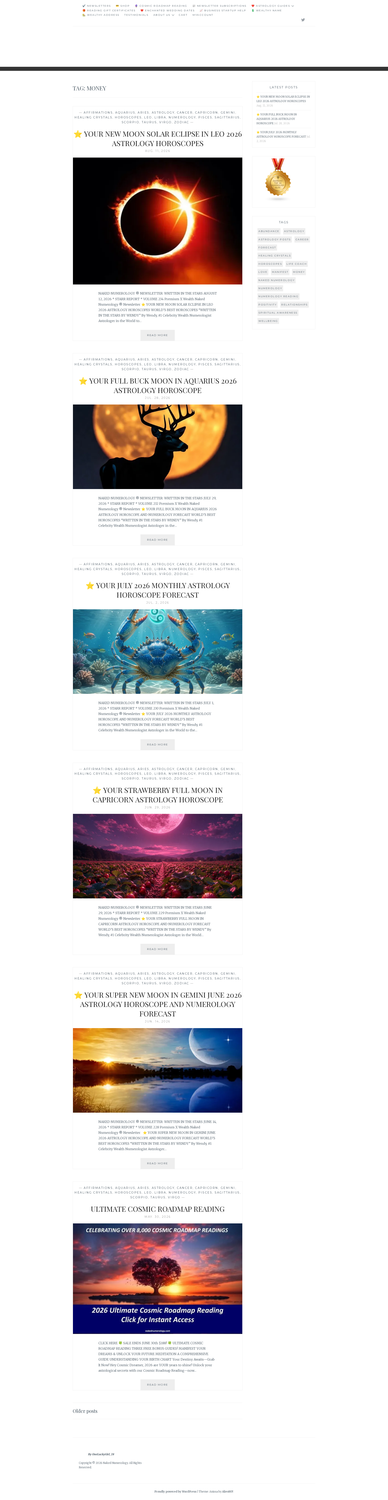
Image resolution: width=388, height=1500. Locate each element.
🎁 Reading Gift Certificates (109, 10)
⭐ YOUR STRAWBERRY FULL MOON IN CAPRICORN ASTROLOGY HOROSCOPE (158, 794)
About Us (161, 14)
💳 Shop (123, 5)
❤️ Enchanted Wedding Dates (167, 10)
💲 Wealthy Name (266, 10)
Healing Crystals (93, 117)
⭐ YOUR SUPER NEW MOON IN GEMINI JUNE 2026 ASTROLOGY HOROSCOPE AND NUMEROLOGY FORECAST (158, 1004)
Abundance (268, 231)
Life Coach (297, 263)
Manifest (280, 271)
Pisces (205, 117)
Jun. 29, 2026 (158, 807)
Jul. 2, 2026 (157, 602)
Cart (183, 14)
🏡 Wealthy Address (100, 14)
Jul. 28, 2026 (157, 398)
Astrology (163, 112)
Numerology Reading (278, 296)
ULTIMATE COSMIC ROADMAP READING (158, 1209)
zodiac (181, 122)
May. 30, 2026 (157, 1217)
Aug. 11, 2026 (157, 151)
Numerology (182, 117)
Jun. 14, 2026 (157, 1021)
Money (299, 271)
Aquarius (125, 112)
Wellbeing (268, 320)
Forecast (267, 247)
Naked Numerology (276, 280)
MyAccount (203, 14)
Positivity (267, 304)
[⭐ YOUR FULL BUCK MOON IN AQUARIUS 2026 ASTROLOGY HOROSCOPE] (157, 488)
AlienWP (227, 1491)
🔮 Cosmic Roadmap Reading (161, 5)
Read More (161, 337)
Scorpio (130, 122)
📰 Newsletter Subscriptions (219, 5)
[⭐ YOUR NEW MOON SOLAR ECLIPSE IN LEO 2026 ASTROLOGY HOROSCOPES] (157, 283)
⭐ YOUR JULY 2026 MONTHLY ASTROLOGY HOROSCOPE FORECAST (157, 589)
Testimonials (136, 14)
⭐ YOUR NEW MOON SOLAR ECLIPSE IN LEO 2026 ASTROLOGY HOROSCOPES (157, 138)
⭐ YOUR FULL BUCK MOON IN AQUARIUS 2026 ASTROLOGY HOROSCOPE (158, 385)
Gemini (228, 112)
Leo (148, 117)
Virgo (165, 122)
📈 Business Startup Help (223, 10)
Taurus (149, 122)
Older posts (85, 1411)
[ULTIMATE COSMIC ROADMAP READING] (157, 1333)
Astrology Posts (274, 239)
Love (262, 271)
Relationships (294, 304)
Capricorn (206, 112)
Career (302, 239)
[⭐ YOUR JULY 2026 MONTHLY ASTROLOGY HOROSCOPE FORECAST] (157, 693)
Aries (143, 112)
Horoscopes (128, 117)
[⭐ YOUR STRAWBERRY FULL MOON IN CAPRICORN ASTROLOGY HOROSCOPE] (157, 897)
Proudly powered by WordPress (175, 1491)
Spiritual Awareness (277, 312)
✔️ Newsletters (96, 5)
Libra (160, 117)
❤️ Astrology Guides (270, 5)
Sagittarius (227, 117)
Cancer (185, 112)
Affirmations (98, 112)
